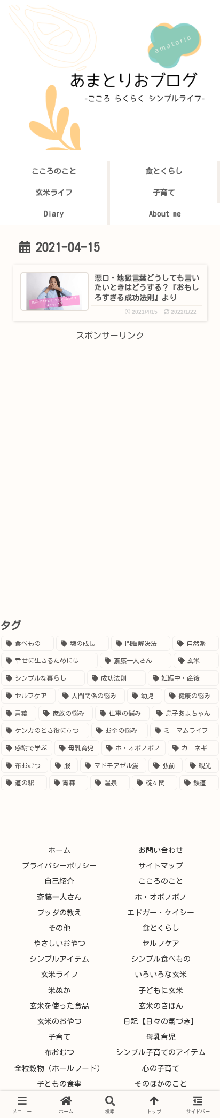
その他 (59, 928)
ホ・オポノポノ (161, 897)
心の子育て (160, 1068)
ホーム (59, 850)
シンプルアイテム (59, 959)
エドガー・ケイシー (160, 912)
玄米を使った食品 (59, 1006)
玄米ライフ (59, 974)
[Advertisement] (110, 453)
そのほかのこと (161, 1084)
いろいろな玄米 (161, 974)
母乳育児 (161, 1037)
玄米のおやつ (59, 1021)
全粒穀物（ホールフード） (59, 1068)
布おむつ (59, 1052)
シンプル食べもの (161, 959)
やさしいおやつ (59, 943)
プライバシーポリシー (59, 865)
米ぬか (59, 990)
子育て (59, 1037)
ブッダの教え (59, 912)
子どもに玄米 (160, 990)
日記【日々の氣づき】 (160, 1021)
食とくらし (160, 928)
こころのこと (160, 881)
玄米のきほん (160, 1006)
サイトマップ (160, 865)
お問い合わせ (160, 850)
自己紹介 (59, 881)
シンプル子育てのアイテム (161, 1052)
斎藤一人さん (59, 897)
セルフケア (160, 943)
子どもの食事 (59, 1084)
